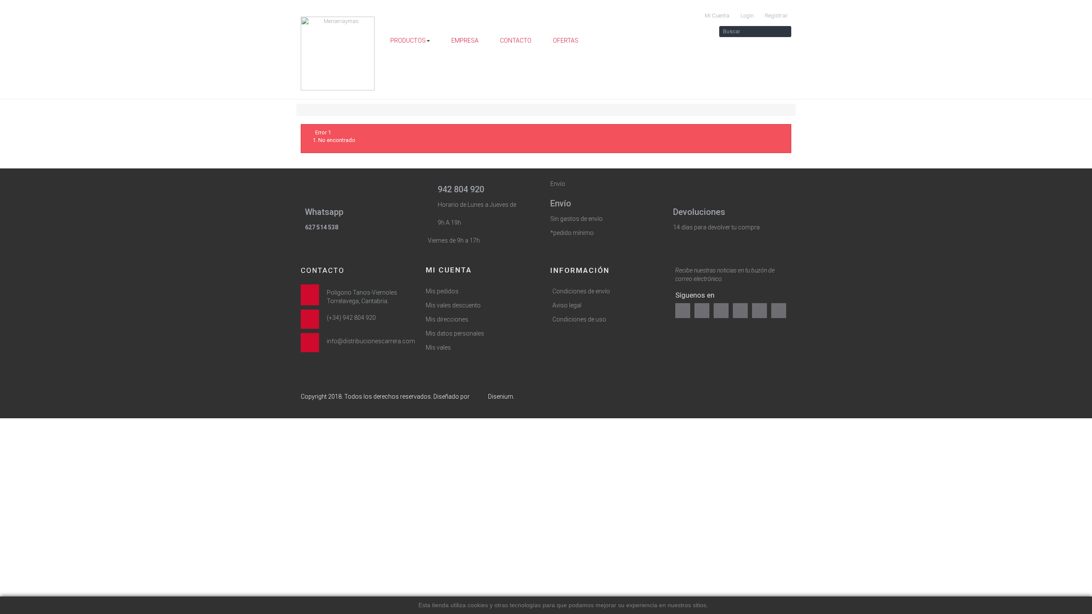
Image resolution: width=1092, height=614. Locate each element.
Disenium (500, 396)
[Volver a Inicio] (303, 110)
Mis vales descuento (453, 305)
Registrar (776, 15)
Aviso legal (566, 305)
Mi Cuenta (716, 15)
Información (580, 270)
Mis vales (438, 347)
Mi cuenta (449, 270)
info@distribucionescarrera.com (371, 341)
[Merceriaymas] (338, 53)
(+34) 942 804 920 (351, 317)
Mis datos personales (455, 333)
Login (746, 15)
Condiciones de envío (581, 291)
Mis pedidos (442, 291)
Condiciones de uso (579, 319)
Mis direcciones (447, 319)
